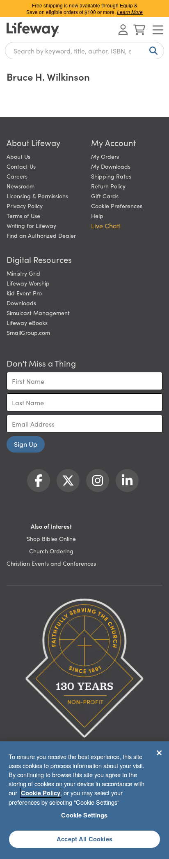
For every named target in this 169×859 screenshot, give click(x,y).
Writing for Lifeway (31, 225)
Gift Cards (105, 196)
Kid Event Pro (24, 293)
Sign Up (25, 443)
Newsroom (20, 186)
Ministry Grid (23, 273)
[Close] (159, 753)
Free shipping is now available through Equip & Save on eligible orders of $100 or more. (84, 8)
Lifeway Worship (28, 283)
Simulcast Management (38, 313)
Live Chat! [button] (106, 225)
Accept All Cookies (84, 839)
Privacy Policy (25, 206)
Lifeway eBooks (27, 322)
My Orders (105, 156)
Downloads (21, 303)
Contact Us (21, 166)
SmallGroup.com (28, 332)
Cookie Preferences (116, 206)
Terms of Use (23, 215)
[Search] (151, 50)
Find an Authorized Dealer (41, 235)
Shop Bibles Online (51, 538)
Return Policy (108, 186)
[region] (84, 800)
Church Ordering (51, 551)
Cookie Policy (40, 793)
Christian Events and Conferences (51, 563)
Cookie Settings (84, 815)
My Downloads (110, 166)
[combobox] (84, 50)
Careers (17, 176)
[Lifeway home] (33, 29)
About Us (18, 156)
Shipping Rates (111, 176)
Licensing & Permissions (37, 196)
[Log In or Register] (123, 29)
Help (97, 215)
